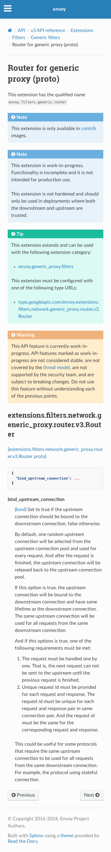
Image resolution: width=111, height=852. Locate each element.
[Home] (10, 30)
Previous (25, 795)
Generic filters (45, 37)
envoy (59, 9)
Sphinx (36, 835)
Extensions (82, 30)
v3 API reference (48, 30)
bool (20, 509)
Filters (18, 37)
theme (66, 835)
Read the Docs (23, 841)
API (21, 30)
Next (89, 795)
